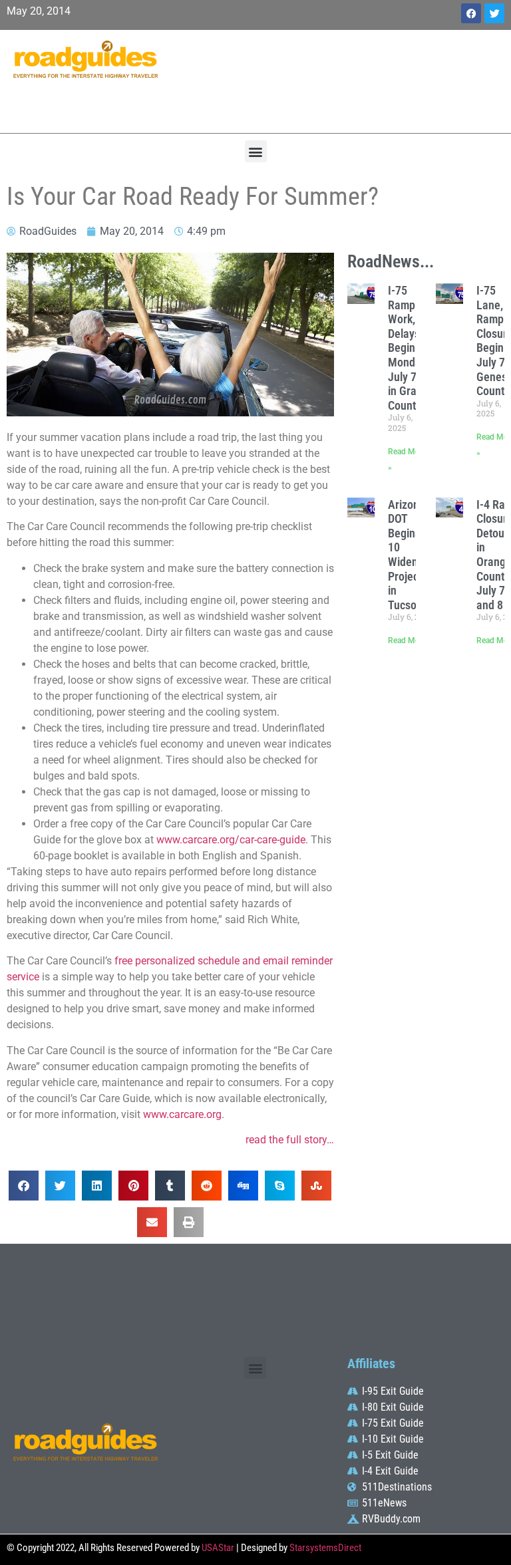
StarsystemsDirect (325, 1548)
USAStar (218, 1548)
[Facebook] (471, 13)
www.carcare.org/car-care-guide (230, 839)
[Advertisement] (340, 80)
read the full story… (290, 1139)
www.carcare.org (182, 1114)
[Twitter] (494, 13)
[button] (256, 151)
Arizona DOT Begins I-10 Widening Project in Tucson (410, 555)
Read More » (410, 640)
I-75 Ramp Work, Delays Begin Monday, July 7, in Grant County (408, 347)
